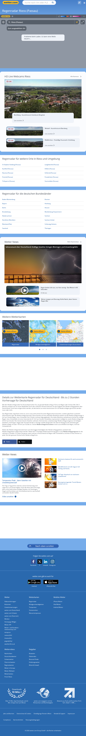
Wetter (7, 597)
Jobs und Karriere (8, 714)
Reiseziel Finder (34, 659)
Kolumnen (7, 604)
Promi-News (8, 677)
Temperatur (33, 607)
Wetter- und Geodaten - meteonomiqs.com (11, 628)
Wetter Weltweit (9, 671)
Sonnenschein (33, 610)
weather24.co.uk (9, 644)
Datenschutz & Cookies (24, 714)
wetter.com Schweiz (10, 613)
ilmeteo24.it (8, 638)
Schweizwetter (9, 659)
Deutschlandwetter (10, 656)
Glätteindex (32, 656)
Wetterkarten (34, 597)
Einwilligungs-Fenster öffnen (42, 714)
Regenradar (32, 601)
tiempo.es (7, 632)
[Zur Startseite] (11, 2)
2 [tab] (43, 349)
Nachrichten (8, 653)
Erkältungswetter (34, 662)
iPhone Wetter (58, 601)
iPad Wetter (57, 604)
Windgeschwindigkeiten (36, 604)
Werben (6, 619)
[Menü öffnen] (83, 2)
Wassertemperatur (35, 613)
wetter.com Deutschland (12, 610)
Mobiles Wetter (59, 597)
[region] (43, 41)
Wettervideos (9, 649)
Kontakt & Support (59, 714)
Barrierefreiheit (18, 720)
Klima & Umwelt (34, 665)
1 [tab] (40, 349)
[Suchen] (52, 2)
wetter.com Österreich (11, 616)
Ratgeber (32, 649)
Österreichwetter (9, 662)
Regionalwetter (9, 665)
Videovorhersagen (10, 601)
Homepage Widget (10, 622)
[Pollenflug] (79, 2)
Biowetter (32, 653)
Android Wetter (58, 607)
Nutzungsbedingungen (33, 720)
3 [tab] (46, 349)
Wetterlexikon (8, 674)
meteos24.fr (8, 635)
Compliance (7, 720)
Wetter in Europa (9, 668)
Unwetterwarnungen (10, 607)
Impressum (71, 714)
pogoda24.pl (8, 641)
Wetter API (7, 625)
